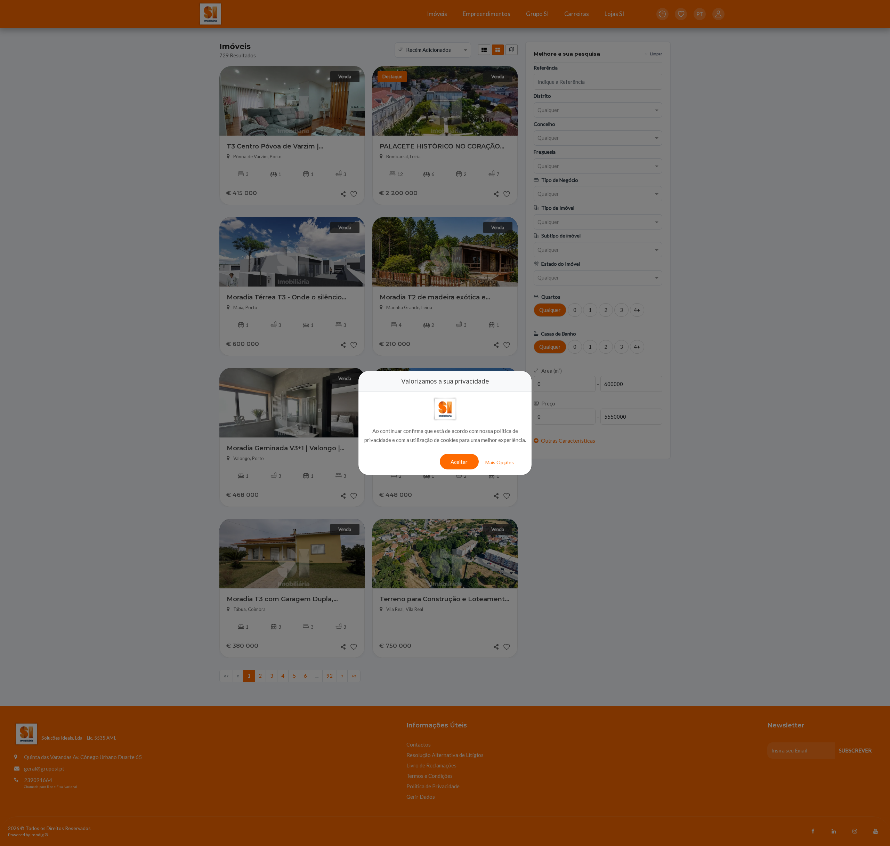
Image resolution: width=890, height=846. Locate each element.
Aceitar (459, 462)
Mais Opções (499, 462)
